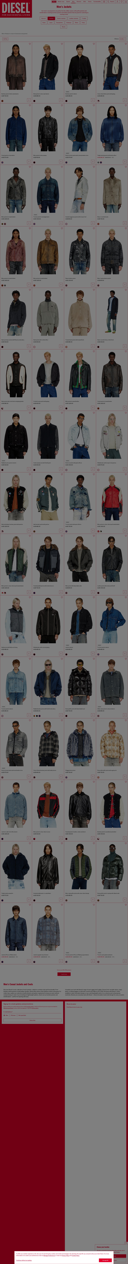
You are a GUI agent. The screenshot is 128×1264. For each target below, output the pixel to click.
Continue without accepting (24, 1260)
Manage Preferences (49, 1255)
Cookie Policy (75, 1255)
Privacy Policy (65, 1255)
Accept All (105, 1260)
